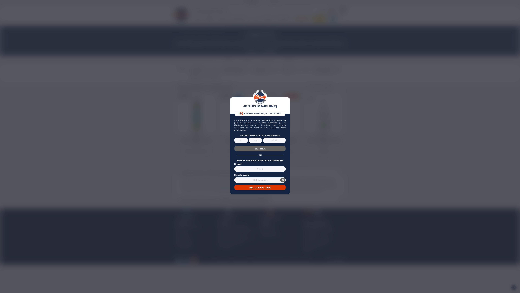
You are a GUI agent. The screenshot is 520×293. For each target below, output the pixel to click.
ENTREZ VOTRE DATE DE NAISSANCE (260, 135)
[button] (5, 288)
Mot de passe (242, 175)
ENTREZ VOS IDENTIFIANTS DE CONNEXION (260, 160)
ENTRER (260, 148)
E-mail (238, 164)
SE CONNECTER (260, 187)
